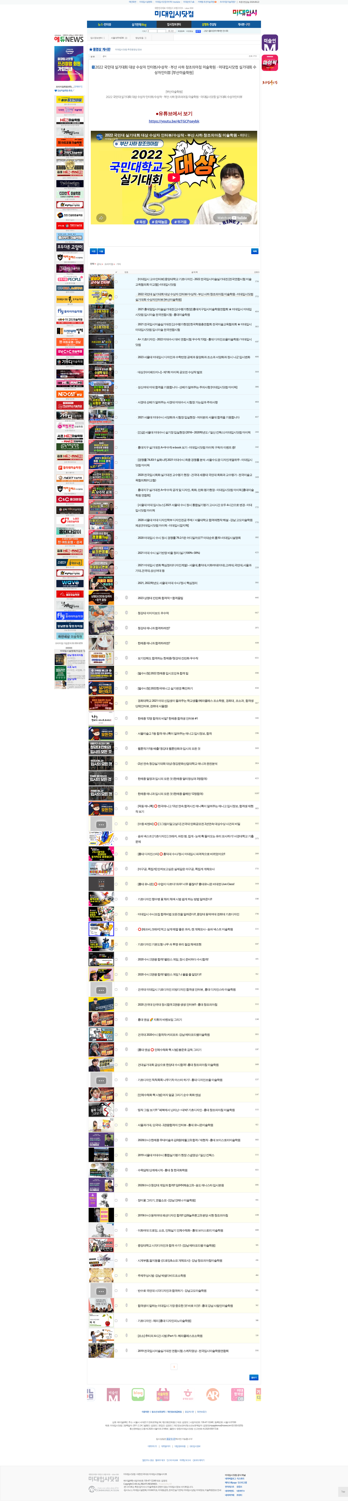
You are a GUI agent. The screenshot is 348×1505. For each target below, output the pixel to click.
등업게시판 (189, 1412)
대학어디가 (152, 1446)
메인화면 (132, 2)
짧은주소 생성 (148, 1460)
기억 (144, 31)
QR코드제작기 (198, 1460)
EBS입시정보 (195, 1446)
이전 (93, 251)
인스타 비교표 (172, 1460)
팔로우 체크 (160, 1460)
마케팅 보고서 (185, 1460)
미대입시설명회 (145, 2)
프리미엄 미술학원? (227, 2)
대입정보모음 (180, 1446)
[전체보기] (78, 87)
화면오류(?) (201, 1412)
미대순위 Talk (188, 2)
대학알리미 (165, 1446)
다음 (101, 251)
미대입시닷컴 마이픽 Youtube (167, 2)
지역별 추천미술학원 (206, 2)
